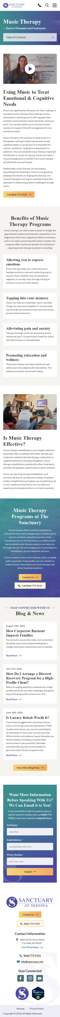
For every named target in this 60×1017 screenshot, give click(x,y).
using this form (43, 818)
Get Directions (30, 947)
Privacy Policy (37, 1008)
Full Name (13, 825)
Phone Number (15, 854)
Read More (12, 655)
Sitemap (20, 1008)
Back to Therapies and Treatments (26, 28)
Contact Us (28, 577)
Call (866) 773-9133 (17, 194)
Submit (28, 871)
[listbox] (30, 37)
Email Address (15, 839)
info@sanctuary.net (32, 961)
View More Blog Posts (28, 767)
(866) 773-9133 (32, 923)
